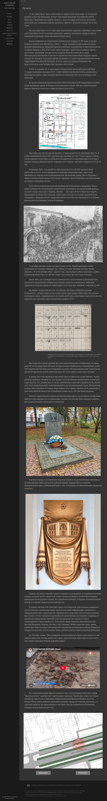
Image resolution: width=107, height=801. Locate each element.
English (24, 1)
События (10, 41)
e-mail (83, 791)
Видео (10, 22)
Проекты (10, 44)
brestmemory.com (42, 791)
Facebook (78, 785)
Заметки (10, 28)
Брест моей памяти (9, 4)
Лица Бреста (9, 38)
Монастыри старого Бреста (10, 34)
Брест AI (9, 30)
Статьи (9, 25)
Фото (9, 19)
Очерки (9, 16)
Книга (9, 13)
